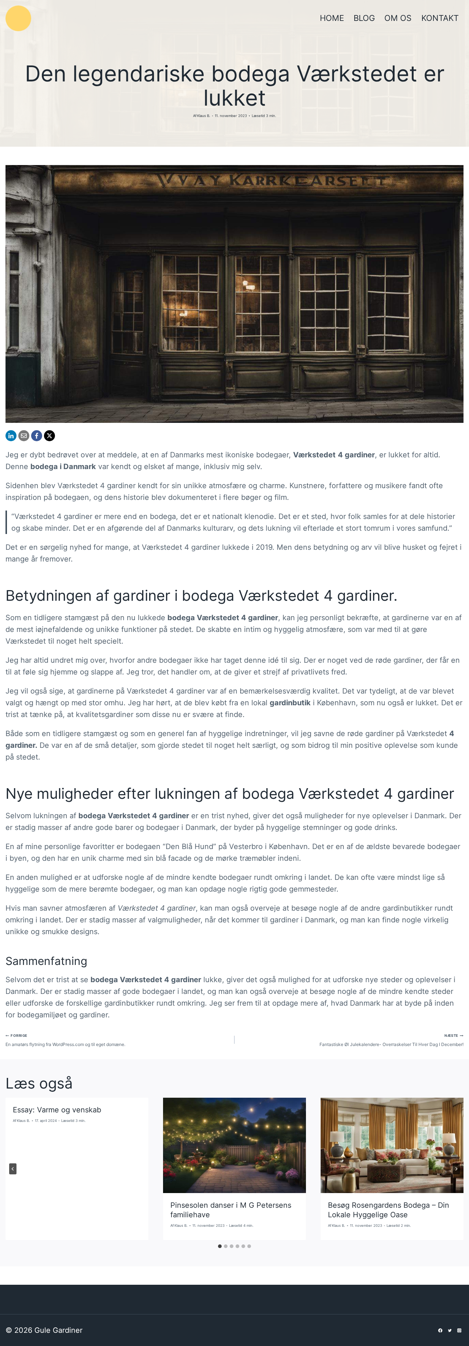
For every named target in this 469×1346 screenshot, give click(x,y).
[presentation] (234, 1145)
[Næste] (456, 1168)
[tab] (220, 1246)
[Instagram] (459, 1330)
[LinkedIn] (10, 435)
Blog (364, 18)
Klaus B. (203, 116)
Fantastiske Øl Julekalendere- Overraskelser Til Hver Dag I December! (392, 1040)
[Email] (23, 435)
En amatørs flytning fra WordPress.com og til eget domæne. (65, 1040)
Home (332, 18)
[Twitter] (450, 1330)
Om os (397, 18)
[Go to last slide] (12, 1168)
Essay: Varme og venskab (57, 1109)
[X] (49, 435)
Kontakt (440, 18)
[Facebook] (36, 435)
